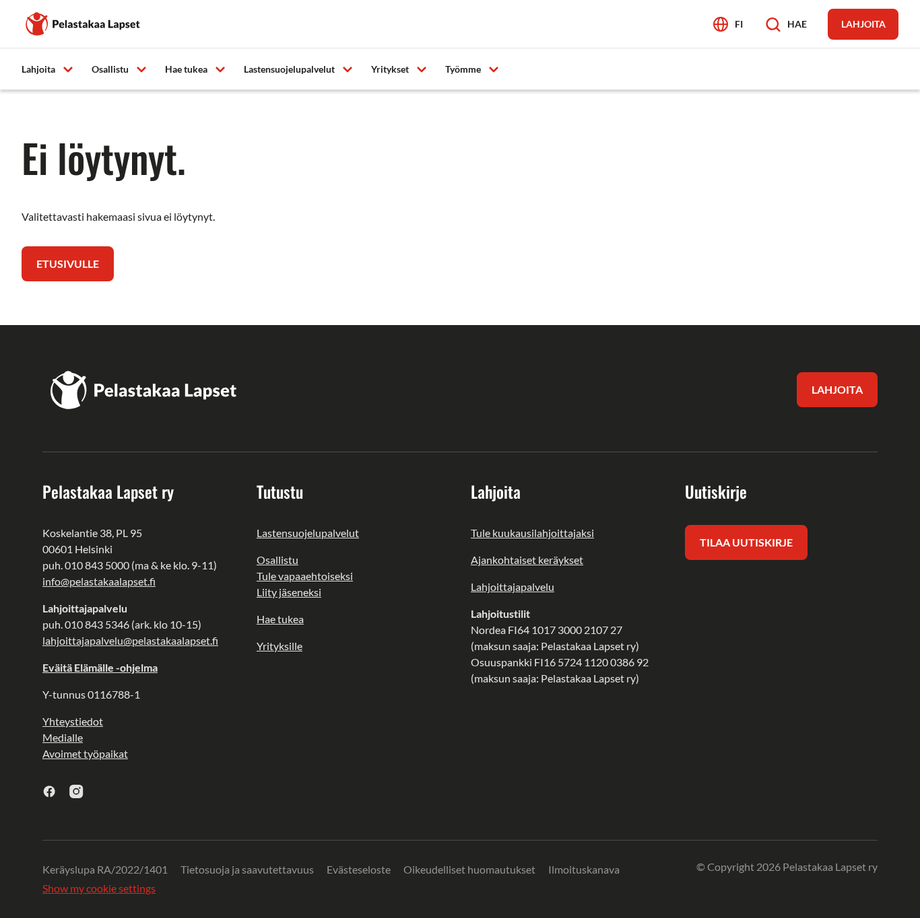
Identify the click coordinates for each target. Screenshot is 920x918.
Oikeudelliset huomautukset (469, 869)
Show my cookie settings (99, 888)
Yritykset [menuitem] (390, 69)
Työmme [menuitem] (463, 69)
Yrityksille (279, 645)
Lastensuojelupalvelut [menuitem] (289, 69)
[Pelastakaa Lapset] (83, 22)
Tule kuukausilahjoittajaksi (532, 532)
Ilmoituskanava (584, 869)
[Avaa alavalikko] (68, 68)
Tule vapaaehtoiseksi (305, 575)
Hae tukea (280, 618)
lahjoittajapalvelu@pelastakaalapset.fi (130, 640)
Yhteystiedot (72, 721)
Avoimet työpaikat (85, 753)
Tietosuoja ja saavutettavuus (247, 869)
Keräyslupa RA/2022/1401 (105, 869)
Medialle (62, 737)
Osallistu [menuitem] (110, 69)
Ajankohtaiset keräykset (527, 559)
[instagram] (76, 791)
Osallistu (277, 559)
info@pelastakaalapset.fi (99, 581)
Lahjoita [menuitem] (38, 69)
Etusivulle (67, 263)
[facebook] (49, 791)
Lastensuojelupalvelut (308, 532)
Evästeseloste (359, 869)
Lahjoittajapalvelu (512, 586)
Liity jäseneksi (289, 592)
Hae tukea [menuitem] (186, 69)
